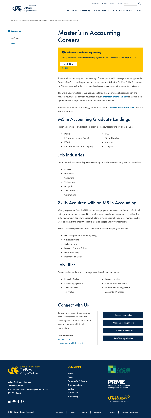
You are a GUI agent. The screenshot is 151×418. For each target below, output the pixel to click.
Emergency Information (130, 412)
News (112, 3)
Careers (12, 44)
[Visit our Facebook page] (19, 401)
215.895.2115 (64, 339)
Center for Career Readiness (114, 96)
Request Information (123, 315)
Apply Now (68, 64)
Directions (111, 412)
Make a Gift (73, 392)
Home (11, 20)
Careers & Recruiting (123, 11)
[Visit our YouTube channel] (14, 401)
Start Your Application (123, 338)
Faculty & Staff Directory (78, 381)
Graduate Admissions (123, 330)
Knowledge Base (75, 385)
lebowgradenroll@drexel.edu (71, 343)
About (138, 11)
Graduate (23, 20)
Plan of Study (14, 38)
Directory (95, 3)
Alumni (120, 3)
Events (104, 3)
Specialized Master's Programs (35, 20)
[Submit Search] (139, 4)
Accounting (16, 31)
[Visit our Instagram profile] (23, 401)
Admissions (85, 11)
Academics (72, 11)
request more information (122, 107)
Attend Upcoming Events (123, 322)
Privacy (84, 412)
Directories (98, 412)
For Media (59, 412)
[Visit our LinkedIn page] (10, 401)
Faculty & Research (102, 11)
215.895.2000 (14, 393)
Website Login (74, 396)
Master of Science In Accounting (52, 20)
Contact (71, 388)
